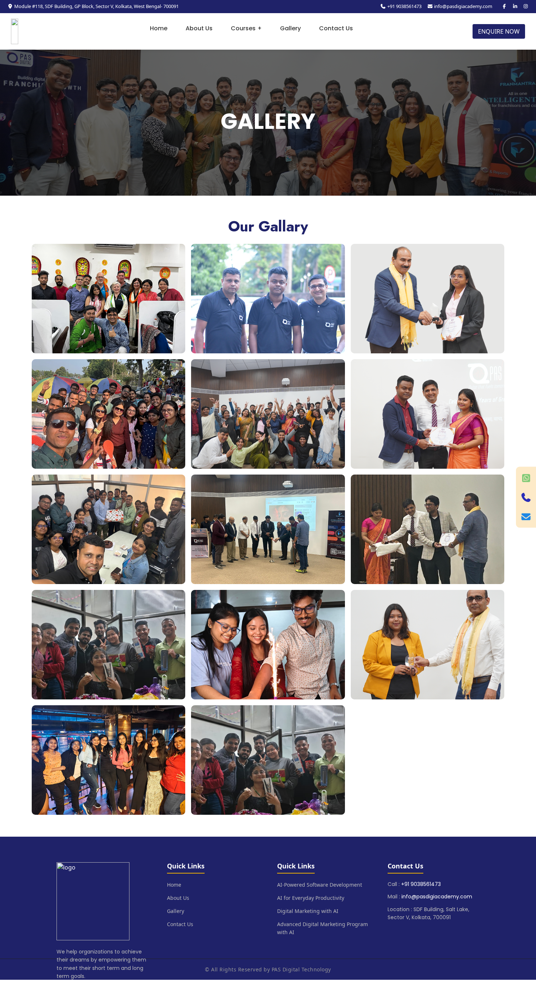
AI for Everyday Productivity (310, 897)
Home (158, 28)
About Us (199, 28)
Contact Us (336, 28)
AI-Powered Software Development (319, 884)
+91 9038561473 (404, 6)
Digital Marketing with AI (307, 910)
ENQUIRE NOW (499, 31)
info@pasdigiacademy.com (463, 6)
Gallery (290, 28)
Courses (246, 28)
